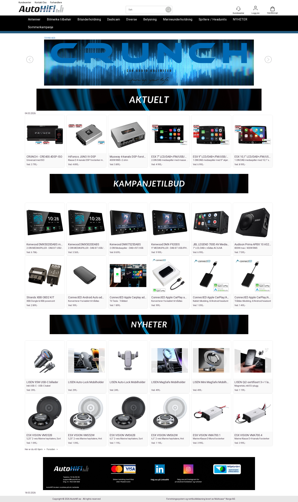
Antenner (34, 19)
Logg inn (255, 9)
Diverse (131, 19)
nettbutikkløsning (196, 499)
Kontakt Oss (41, 2)
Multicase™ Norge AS (224, 499)
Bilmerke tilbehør (59, 19)
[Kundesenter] (238, 9)
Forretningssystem (175, 499)
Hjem (40, 449)
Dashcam (113, 19)
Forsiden (51, 449)
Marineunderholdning (177, 19)
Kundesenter (25, 2)
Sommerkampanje (40, 27)
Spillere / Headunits (213, 19)
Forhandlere (56, 2)
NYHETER (240, 19)
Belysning (150, 19)
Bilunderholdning (89, 19)
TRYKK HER (49, 38)
